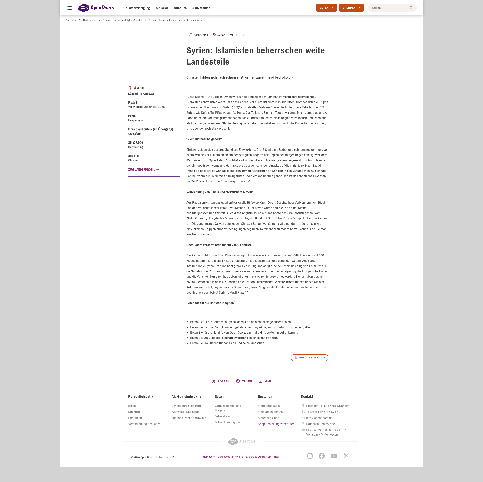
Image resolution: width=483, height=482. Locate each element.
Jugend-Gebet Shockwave (189, 418)
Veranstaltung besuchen (144, 424)
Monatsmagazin (269, 406)
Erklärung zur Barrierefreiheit (263, 456)
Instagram (310, 455)
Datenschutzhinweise (320, 424)
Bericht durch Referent (186, 406)
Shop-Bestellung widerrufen (276, 424)
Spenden (134, 412)
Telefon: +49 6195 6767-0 (323, 412)
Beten (219, 397)
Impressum (208, 456)
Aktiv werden (201, 7)
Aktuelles (162, 7)
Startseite (71, 20)
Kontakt (307, 397)
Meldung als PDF (312, 357)
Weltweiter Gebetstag (186, 412)
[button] (220, 381)
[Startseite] (96, 8)
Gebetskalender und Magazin (228, 408)
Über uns (180, 7)
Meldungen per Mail (271, 412)
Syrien (221, 35)
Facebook (322, 455)
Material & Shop (268, 418)
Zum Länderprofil (141, 169)
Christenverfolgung (136, 7)
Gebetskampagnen (227, 422)
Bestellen (265, 397)
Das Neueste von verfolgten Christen (123, 20)
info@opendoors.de (319, 418)
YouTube (334, 455)
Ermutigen (135, 418)
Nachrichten (89, 20)
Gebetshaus (223, 416)
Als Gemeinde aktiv (186, 397)
